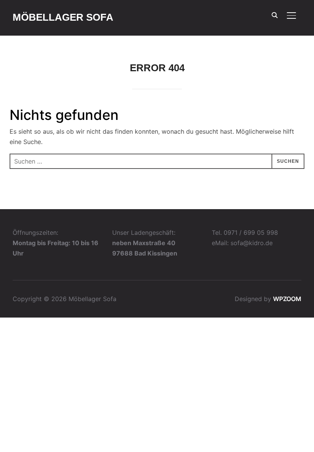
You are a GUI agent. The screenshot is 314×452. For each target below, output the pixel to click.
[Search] (274, 14)
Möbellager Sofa (63, 17)
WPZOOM (287, 299)
